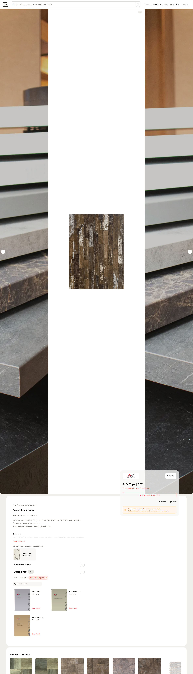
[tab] (16, 578)
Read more (17, 541)
